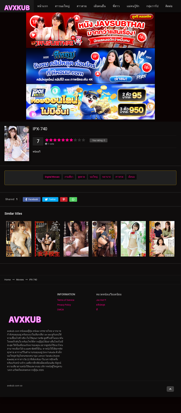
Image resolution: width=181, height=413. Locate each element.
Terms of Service (65, 300)
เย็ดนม (131, 176)
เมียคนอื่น (100, 6)
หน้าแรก (42, 6)
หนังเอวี (36, 151)
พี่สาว (116, 6)
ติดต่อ (169, 6)
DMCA (60, 309)
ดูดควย (81, 176)
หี (97, 309)
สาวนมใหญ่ (62, 6)
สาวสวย (82, 6)
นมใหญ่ (94, 176)
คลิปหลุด (100, 304)
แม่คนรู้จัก (133, 6)
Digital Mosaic (52, 176)
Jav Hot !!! (101, 300)
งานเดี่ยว (69, 176)
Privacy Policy (64, 304)
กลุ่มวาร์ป (152, 6)
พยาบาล (106, 176)
